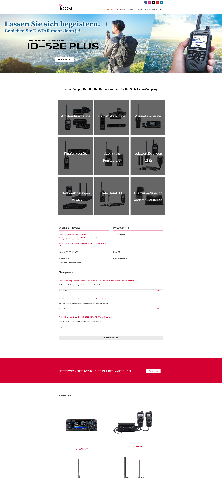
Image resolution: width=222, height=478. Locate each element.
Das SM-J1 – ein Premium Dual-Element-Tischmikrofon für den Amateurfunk (86, 299)
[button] (160, 9)
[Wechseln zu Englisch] (112, 9)
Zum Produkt (132, 67)
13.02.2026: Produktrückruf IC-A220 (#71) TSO (72, 234)
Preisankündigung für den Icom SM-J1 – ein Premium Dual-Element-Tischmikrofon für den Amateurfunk (97, 281)
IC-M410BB (137, 446)
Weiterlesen (159, 290)
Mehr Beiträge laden (111, 338)
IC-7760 (84, 448)
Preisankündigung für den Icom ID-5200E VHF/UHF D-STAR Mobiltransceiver (86, 317)
